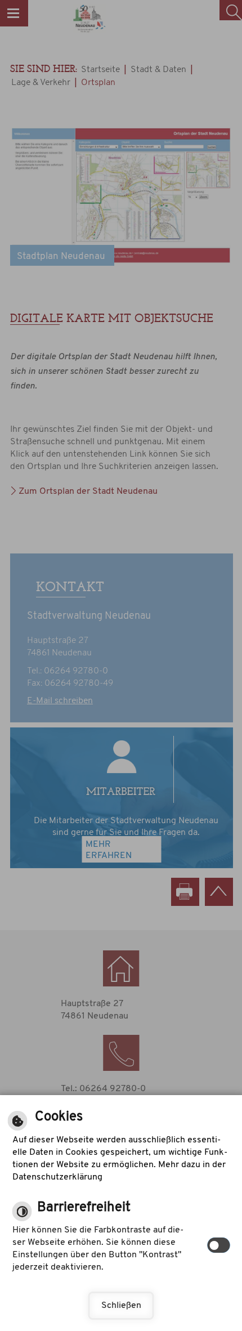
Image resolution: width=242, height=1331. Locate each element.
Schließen (121, 1305)
